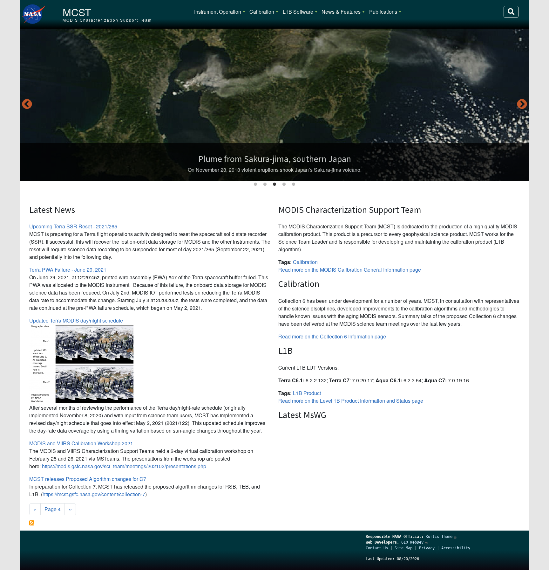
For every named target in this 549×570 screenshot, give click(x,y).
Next (522, 104)
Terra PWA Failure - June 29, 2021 (67, 269)
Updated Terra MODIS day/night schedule (76, 320)
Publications (383, 11)
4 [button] (284, 184)
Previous (27, 104)
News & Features (341, 11)
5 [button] (293, 184)
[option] (274, 105)
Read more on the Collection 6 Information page (332, 336)
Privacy (427, 548)
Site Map (403, 548)
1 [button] (255, 184)
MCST (77, 11)
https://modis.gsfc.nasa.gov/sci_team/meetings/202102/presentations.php (124, 466)
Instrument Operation (217, 11)
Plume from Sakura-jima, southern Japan (274, 158)
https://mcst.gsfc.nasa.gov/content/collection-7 (94, 494)
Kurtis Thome (439, 536)
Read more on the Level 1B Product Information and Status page (350, 400)
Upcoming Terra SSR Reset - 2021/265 (73, 226)
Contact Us (377, 548)
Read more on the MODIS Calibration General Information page (349, 269)
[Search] (511, 12)
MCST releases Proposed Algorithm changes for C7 (87, 479)
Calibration (261, 11)
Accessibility (455, 548)
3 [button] (274, 184)
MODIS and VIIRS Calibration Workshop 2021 (81, 443)
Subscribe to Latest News (31, 522)
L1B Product (307, 393)
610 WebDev (412, 542)
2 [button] (265, 184)
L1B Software (298, 11)
